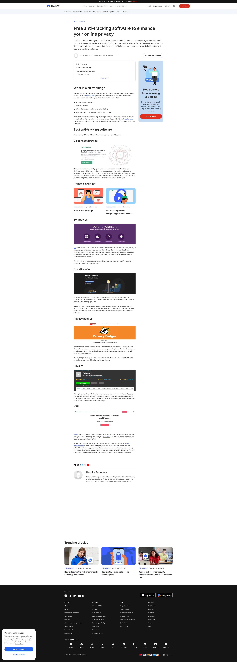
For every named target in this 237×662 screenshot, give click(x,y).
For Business (121, 6)
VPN (75, 434)
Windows (71, 647)
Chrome (124, 647)
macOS (81, 647)
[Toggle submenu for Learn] (114, 6)
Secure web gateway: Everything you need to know (119, 212)
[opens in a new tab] (65, 595)
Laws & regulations (95, 12)
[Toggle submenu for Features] (95, 6)
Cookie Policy (19, 644)
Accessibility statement (127, 619)
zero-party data (89, 96)
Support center (124, 606)
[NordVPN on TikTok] (75, 465)
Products (166, 6)
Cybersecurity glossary (99, 616)
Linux (92, 647)
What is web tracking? (83, 68)
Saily (155, 626)
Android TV (155, 647)
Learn (111, 6)
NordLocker (157, 616)
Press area (95, 630)
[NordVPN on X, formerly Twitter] (78, 465)
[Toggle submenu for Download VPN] (107, 6)
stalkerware (129, 119)
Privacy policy (130, 609)
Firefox (134, 647)
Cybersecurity (77, 12)
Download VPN (102, 6)
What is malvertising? (83, 211)
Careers (72, 609)
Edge (145, 647)
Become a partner (97, 633)
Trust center (96, 626)
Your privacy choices (126, 612)
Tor (75, 248)
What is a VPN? (97, 606)
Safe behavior (69, 568)
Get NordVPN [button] (184, 6)
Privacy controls (19, 654)
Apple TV (166, 647)
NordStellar (157, 619)
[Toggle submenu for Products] (170, 6)
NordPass (157, 612)
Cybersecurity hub (98, 619)
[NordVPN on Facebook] (81, 465)
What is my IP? (96, 612)
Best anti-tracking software (85, 71)
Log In (149, 6)
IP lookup (95, 609)
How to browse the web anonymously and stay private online (81, 573)
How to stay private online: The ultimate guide (115, 573)
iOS (113, 647)
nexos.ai (156, 630)
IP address (106, 437)
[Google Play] (165, 595)
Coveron (156, 623)
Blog (75, 21)
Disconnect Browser (84, 74)
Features (91, 6)
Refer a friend (68, 630)
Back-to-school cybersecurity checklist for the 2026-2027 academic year (155, 575)
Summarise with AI (154, 55)
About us (67, 606)
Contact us (123, 623)
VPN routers (68, 616)
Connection (67, 12)
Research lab (68, 633)
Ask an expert (124, 626)
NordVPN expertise (109, 12)
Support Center (157, 6)
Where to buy (68, 626)
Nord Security (158, 606)
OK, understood (19, 649)
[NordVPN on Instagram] (85, 465)
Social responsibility (98, 623)
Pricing (85, 6)
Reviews (67, 619)
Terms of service (131, 616)
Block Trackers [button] (151, 116)
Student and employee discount (74, 623)
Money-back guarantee (71, 612)
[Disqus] (105, 511)
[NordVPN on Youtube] (88, 465)
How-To (85, 12)
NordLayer (157, 609)
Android (102, 647)
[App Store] (148, 595)
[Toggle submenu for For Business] (125, 6)
